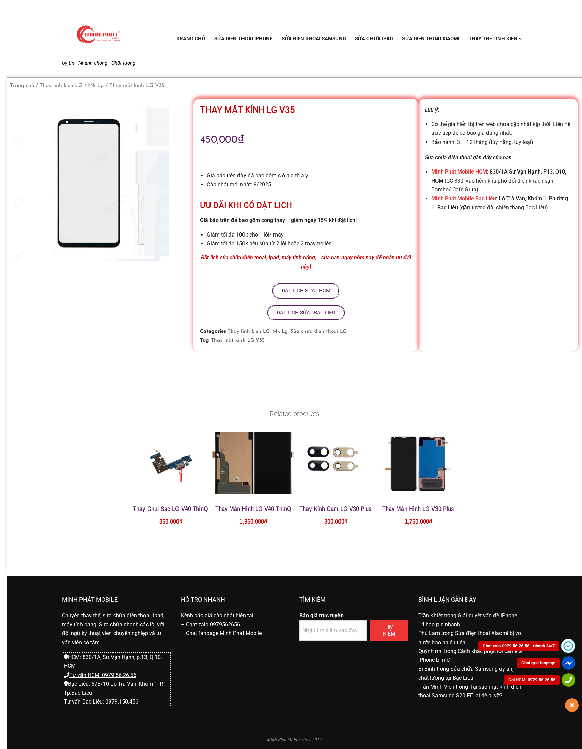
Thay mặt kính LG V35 (238, 340)
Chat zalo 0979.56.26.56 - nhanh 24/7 (519, 645)
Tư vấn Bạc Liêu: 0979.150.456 (101, 701)
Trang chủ (22, 85)
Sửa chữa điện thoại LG (318, 331)
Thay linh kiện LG (61, 85)
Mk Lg (96, 85)
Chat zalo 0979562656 (213, 624)
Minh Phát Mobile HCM (459, 171)
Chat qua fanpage (538, 662)
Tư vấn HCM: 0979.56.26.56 (102, 675)
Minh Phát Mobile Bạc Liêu (463, 198)
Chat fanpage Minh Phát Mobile (224, 633)
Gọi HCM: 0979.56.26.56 (531, 679)
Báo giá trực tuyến (321, 615)
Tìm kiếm (389, 630)
